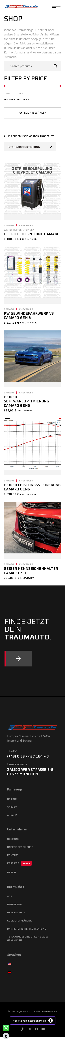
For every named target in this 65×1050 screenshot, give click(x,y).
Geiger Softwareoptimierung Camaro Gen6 (26, 401)
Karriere (18, 863)
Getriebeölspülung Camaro (32, 234)
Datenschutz (16, 913)
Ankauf (12, 815)
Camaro (9, 225)
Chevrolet (26, 225)
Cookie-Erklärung (19, 921)
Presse (12, 872)
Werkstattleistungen (19, 230)
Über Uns (13, 839)
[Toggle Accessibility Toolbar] (6, 1036)
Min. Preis (10, 100)
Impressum (14, 904)
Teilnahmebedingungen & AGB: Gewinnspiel (27, 939)
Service (12, 807)
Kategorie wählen (32, 112)
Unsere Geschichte (20, 847)
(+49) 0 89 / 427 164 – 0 (28, 756)
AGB (9, 896)
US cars (12, 799)
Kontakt (13, 855)
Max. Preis (23, 100)
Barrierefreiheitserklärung (26, 929)
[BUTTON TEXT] (18, 658)
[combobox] (30, 146)
